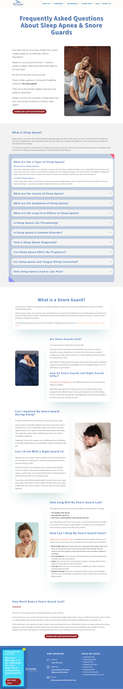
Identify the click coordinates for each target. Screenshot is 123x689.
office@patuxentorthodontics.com (63, 680)
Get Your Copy (11, 681)
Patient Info (87, 4)
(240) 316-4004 (56, 663)
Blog (98, 4)
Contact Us (106, 4)
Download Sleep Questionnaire (29, 111)
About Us (46, 4)
